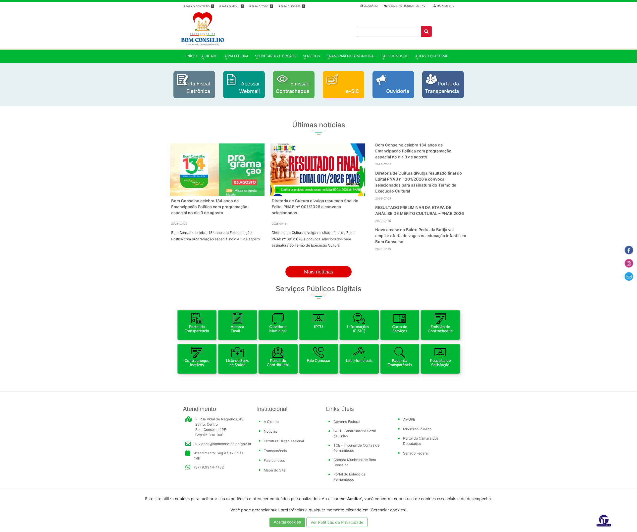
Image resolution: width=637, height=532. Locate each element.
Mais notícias (318, 271)
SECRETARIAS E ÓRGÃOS (276, 56)
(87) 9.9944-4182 (209, 467)
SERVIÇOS (311, 56)
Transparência (275, 451)
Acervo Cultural (431, 56)
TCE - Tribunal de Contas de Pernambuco (356, 448)
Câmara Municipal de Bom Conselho (354, 462)
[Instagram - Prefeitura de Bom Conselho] (629, 263)
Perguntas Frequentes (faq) (406, 5)
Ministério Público (417, 429)
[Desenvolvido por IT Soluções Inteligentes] (603, 520)
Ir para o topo (260, 6)
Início (192, 56)
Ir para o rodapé (291, 6)
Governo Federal (346, 421)
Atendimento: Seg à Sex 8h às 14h (218, 455)
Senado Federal (415, 453)
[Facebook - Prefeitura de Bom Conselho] (629, 250)
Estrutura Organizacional (284, 441)
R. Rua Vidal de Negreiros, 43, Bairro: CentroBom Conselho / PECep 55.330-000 (219, 427)
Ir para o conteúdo (198, 6)
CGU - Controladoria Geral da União (354, 433)
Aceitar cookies (287, 522)
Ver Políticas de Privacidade (337, 522)
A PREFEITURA (236, 56)
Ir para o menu (231, 6)
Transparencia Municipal (351, 56)
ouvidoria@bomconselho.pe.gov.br (223, 444)
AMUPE (409, 419)
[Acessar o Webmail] (629, 276)
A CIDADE (209, 56)
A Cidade (271, 421)
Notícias (270, 431)
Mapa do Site (445, 5)
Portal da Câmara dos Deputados (420, 441)
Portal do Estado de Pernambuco (349, 476)
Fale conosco (395, 56)
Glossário (370, 5)
